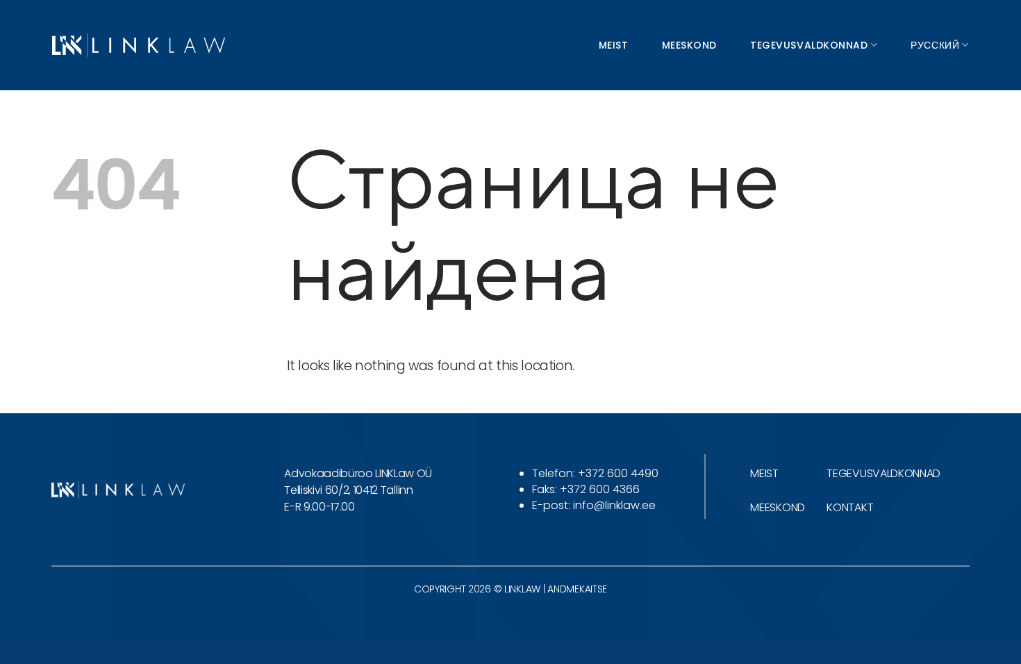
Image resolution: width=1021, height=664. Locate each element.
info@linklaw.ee (614, 505)
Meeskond (689, 45)
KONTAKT (850, 507)
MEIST (764, 473)
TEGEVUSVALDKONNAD (883, 473)
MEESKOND (777, 507)
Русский (935, 45)
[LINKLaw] (138, 45)
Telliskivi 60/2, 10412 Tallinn (348, 490)
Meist (614, 45)
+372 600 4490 (618, 473)
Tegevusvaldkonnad (809, 45)
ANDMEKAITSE (577, 589)
